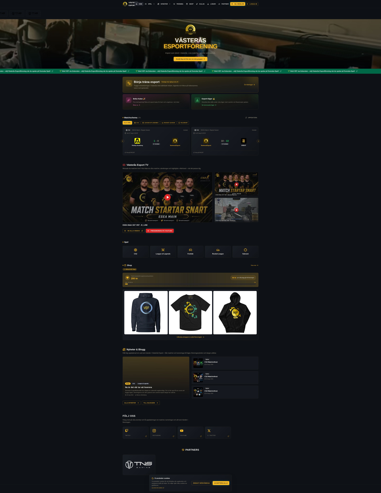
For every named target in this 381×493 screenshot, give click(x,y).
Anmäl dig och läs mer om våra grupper (189, 59)
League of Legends (151, 122)
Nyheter (164, 4)
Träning (180, 4)
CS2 (137, 122)
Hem (140, 4)
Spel (150, 4)
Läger (213, 4)
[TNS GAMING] (139, 465)
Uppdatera (252, 117)
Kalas (201, 4)
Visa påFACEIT (130, 152)
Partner (225, 4)
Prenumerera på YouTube (161, 231)
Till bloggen (149, 403)
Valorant (184, 122)
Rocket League (169, 122)
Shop (191, 4)
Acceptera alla (221, 483)
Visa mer (253, 265)
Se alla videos (133, 231)
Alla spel (127, 122)
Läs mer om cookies (157, 488)
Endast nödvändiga (201, 483)
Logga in (253, 4)
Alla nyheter (130, 403)
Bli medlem (239, 4)
